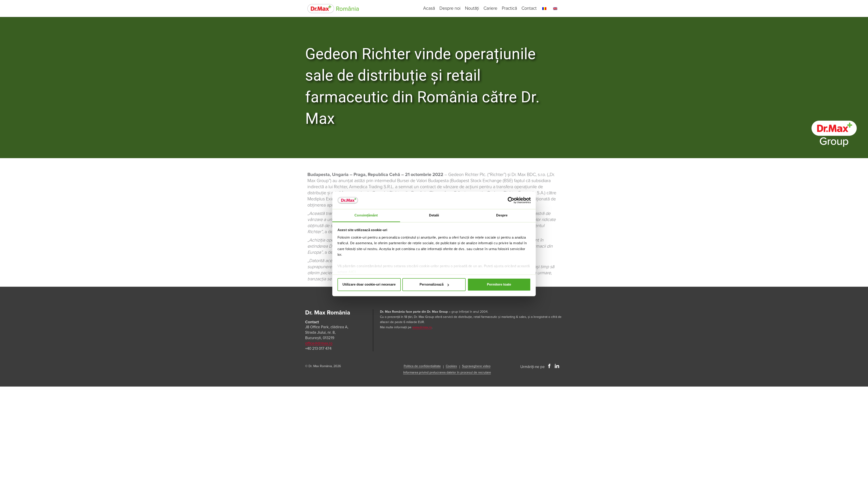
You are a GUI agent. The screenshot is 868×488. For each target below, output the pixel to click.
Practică (509, 8)
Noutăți (472, 8)
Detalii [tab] (434, 215)
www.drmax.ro (422, 327)
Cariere (490, 8)
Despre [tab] (502, 215)
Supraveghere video (476, 366)
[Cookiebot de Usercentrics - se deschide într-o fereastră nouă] (511, 200)
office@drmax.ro (319, 343)
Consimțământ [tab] (366, 215)
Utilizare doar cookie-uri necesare (369, 284)
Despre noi (449, 8)
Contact (529, 8)
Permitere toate (499, 284)
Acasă (429, 8)
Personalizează (431, 284)
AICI (352, 272)
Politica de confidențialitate (422, 366)
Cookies (451, 366)
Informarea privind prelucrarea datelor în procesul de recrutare (447, 372)
